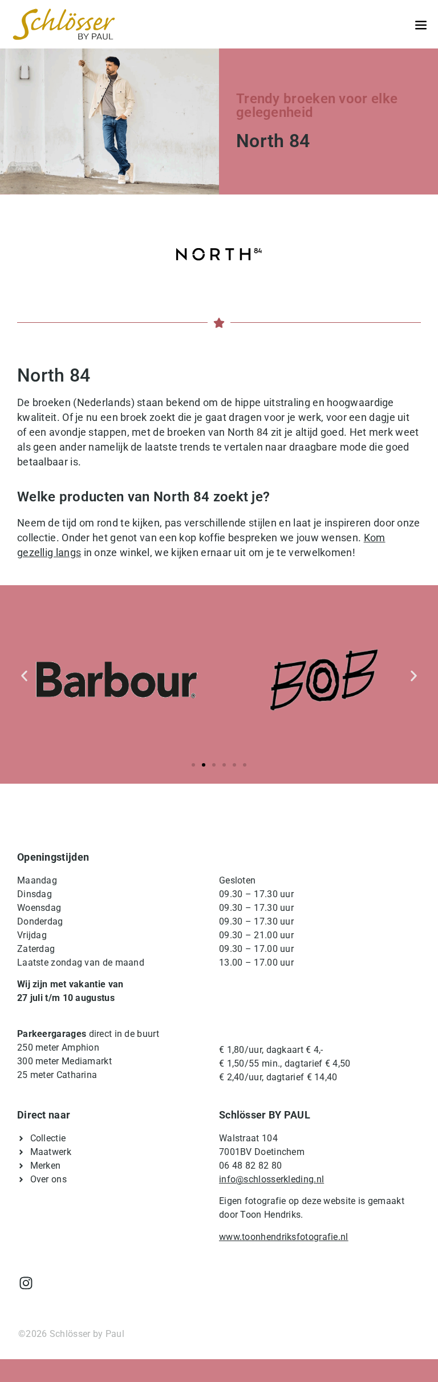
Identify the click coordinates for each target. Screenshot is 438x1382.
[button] (24, 675)
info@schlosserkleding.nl (271, 1179)
